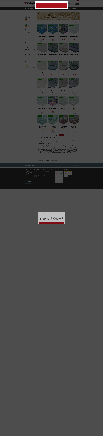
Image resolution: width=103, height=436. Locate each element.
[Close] (66, 2)
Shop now (52, 6)
